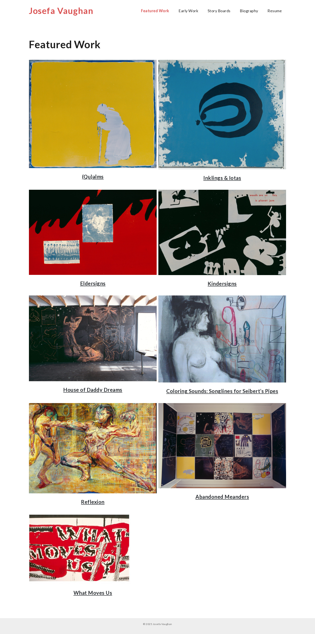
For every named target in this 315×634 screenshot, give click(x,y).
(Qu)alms (93, 176)
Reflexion (93, 502)
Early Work (188, 10)
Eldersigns (93, 283)
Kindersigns (222, 283)
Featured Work (155, 10)
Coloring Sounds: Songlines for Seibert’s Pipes (222, 391)
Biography (249, 10)
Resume (274, 10)
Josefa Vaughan (61, 11)
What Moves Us (93, 593)
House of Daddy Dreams (92, 390)
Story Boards (219, 10)
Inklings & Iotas (222, 178)
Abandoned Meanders (222, 497)
